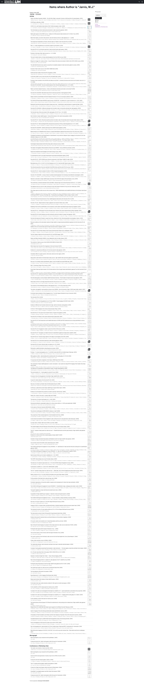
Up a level (98, 11)
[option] (32, 14)
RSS (96, 21)
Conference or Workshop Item (101, 26)
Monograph (97, 25)
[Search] (139, 1)
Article (96, 24)
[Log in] (142, 1)
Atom (97, 20)
